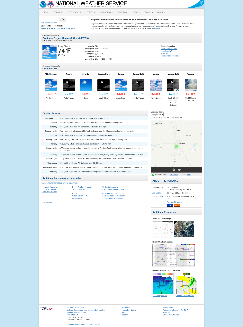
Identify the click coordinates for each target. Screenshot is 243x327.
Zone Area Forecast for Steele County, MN (59, 183)
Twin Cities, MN (72, 314)
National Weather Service (76, 312)
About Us (166, 312)
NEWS (135, 12)
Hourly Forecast (170, 56)
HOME (46, 12)
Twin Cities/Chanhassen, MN (58, 28)
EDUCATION (122, 12)
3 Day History (166, 53)
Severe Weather (78, 198)
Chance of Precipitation (185, 295)
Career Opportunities (171, 314)
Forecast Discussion (50, 187)
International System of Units (113, 189)
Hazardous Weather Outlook (113, 193)
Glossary (125, 314)
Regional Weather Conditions (113, 195)
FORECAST (57, 12)
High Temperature (160, 295)
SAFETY (90, 12)
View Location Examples (49, 22)
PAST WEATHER (74, 12)
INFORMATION (105, 12)
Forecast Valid (157, 196)
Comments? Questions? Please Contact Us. (83, 324)
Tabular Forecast (78, 189)
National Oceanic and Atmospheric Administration (86, 310)
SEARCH (148, 12)
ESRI (189, 174)
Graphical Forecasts (80, 195)
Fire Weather (47, 202)
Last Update (157, 193)
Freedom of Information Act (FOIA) (176, 310)
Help (123, 312)
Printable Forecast (49, 189)
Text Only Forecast (49, 191)
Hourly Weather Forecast (81, 187)
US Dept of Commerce (75, 307)
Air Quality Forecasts (110, 187)
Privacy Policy (168, 307)
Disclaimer (174, 174)
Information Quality (129, 310)
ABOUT (160, 12)
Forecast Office (169, 48)
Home (74, 193)
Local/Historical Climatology (112, 198)
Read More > (157, 28)
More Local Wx (166, 51)
